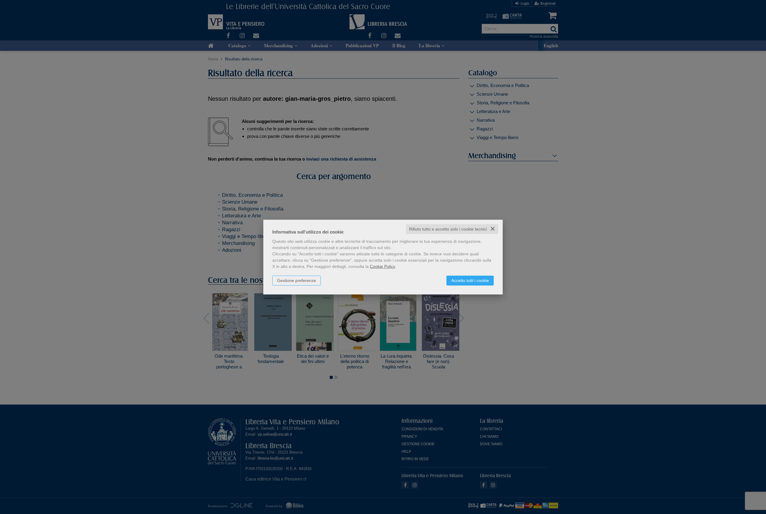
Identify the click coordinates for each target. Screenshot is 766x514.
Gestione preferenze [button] (296, 280)
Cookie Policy (382, 266)
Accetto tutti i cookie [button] (470, 280)
